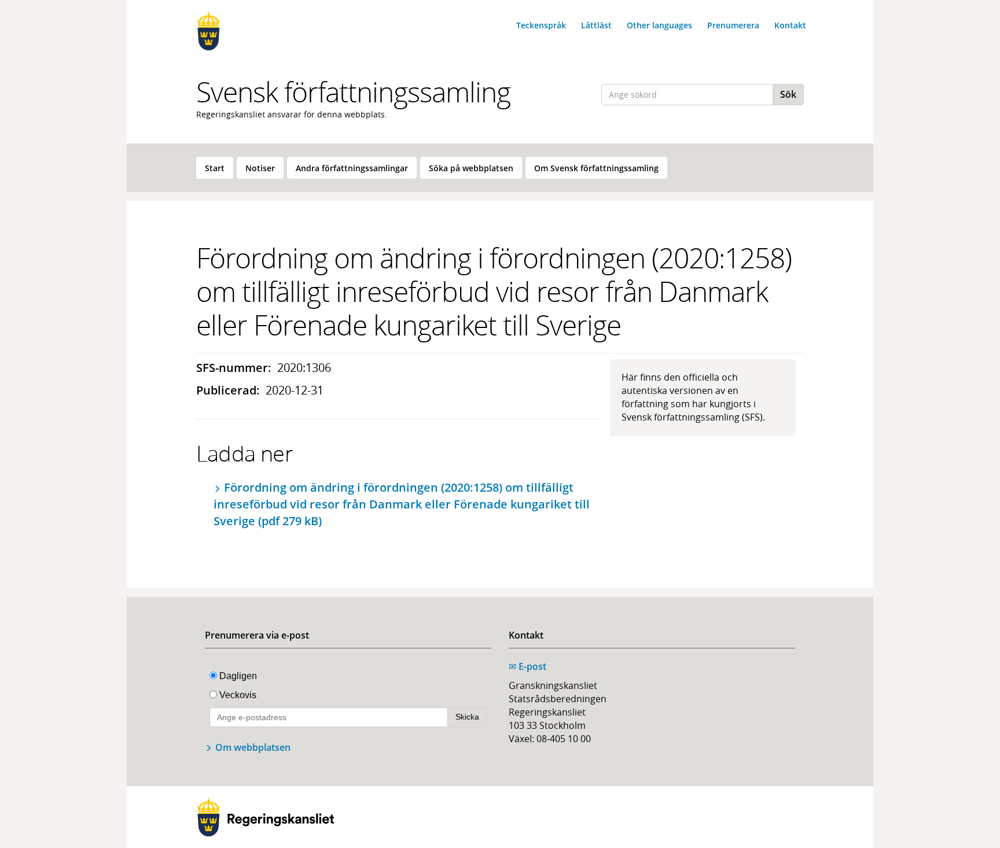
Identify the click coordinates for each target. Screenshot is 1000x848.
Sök (788, 94)
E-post (527, 666)
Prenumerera (733, 25)
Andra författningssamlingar (352, 168)
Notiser (260, 168)
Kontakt (790, 25)
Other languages (659, 25)
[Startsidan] (265, 31)
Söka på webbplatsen (471, 168)
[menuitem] (214, 168)
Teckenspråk (541, 25)
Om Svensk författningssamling (596, 168)
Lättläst (596, 25)
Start (215, 168)
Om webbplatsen (253, 747)
